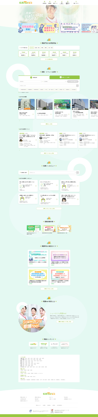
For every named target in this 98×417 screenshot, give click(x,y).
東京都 (38, 360)
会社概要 (44, 405)
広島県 (32, 364)
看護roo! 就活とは (38, 397)
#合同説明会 (31, 263)
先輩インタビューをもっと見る (49, 208)
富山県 (29, 359)
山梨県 (37, 359)
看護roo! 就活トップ (23, 397)
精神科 (49, 379)
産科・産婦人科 (45, 379)
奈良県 (35, 363)
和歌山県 (38, 363)
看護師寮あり (58, 379)
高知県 (32, 365)
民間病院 (32, 373)
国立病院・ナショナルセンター (38, 373)
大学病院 (22, 373)
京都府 (26, 363)
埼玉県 (32, 360)
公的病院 (28, 373)
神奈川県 (41, 360)
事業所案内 (48, 405)
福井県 (34, 359)
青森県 (29, 358)
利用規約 (54, 405)
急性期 (25, 376)
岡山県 (29, 364)
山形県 (40, 358)
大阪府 (29, 363)
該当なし (34, 376)
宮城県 (34, 358)
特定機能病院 (28, 379)
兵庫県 (32, 363)
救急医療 (37, 379)
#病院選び (52, 283)
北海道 (26, 358)
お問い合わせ (37, 400)
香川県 (26, 365)
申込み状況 (66, 397)
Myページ (51, 397)
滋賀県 (23, 363)
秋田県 (37, 358)
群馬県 (29, 360)
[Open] (75, 172)
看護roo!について (38, 405)
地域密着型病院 (33, 379)
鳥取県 (23, 364)
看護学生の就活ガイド (24, 400)
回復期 (28, 376)
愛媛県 (29, 365)
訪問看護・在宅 (53, 379)
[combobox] (30, 81)
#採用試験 (30, 283)
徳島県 (23, 365)
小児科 (41, 379)
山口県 (35, 364)
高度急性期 (22, 376)
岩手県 (31, 358)
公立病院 (25, 373)
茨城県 (23, 360)
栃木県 (26, 360)
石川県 (31, 359)
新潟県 (26, 359)
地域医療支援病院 (23, 379)
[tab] (33, 77)
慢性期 (31, 376)
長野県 (40, 359)
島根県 (26, 364)
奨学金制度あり (63, 379)
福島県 (43, 358)
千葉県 (35, 360)
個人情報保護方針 (59, 405)
